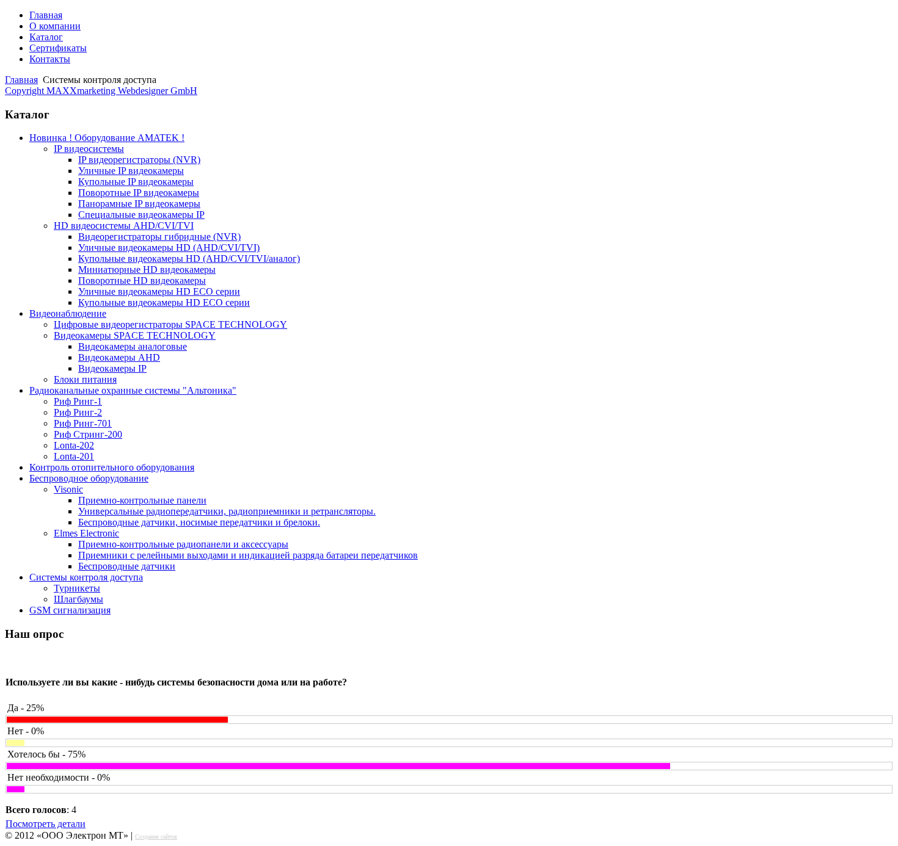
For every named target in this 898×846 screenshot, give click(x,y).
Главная (45, 15)
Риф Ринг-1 (78, 401)
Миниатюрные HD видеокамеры (147, 269)
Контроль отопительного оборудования (111, 467)
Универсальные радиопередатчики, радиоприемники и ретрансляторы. (227, 511)
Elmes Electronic (86, 533)
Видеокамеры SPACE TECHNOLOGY (135, 335)
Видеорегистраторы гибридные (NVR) (159, 236)
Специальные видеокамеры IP (141, 214)
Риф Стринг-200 (88, 434)
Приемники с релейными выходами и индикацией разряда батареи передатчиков (248, 555)
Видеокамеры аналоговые (132, 346)
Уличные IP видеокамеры (131, 170)
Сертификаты (58, 48)
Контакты (49, 59)
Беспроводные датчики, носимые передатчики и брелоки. (199, 522)
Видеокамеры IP (112, 368)
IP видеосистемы (89, 148)
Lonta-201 (74, 456)
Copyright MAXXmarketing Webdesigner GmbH (101, 90)
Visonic (68, 489)
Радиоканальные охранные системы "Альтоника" (132, 390)
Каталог (46, 37)
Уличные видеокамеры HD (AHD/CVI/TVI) (169, 247)
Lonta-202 (74, 445)
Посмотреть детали (45, 824)
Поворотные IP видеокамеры (138, 192)
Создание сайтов (156, 836)
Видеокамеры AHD (119, 357)
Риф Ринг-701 (83, 423)
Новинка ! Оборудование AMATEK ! (106, 137)
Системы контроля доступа (86, 577)
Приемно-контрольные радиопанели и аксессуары (183, 544)
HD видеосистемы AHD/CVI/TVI (124, 225)
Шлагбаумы (78, 599)
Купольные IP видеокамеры (136, 181)
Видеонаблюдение (67, 313)
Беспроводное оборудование (88, 478)
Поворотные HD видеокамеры (142, 280)
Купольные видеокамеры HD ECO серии (164, 302)
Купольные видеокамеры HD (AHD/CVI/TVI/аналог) (189, 258)
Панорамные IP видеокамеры (139, 203)
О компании (55, 26)
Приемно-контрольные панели (142, 500)
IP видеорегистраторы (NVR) (139, 159)
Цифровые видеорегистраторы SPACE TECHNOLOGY (170, 324)
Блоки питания (85, 379)
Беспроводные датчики (126, 566)
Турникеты (77, 588)
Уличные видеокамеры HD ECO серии (159, 291)
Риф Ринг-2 (78, 412)
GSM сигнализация (70, 610)
